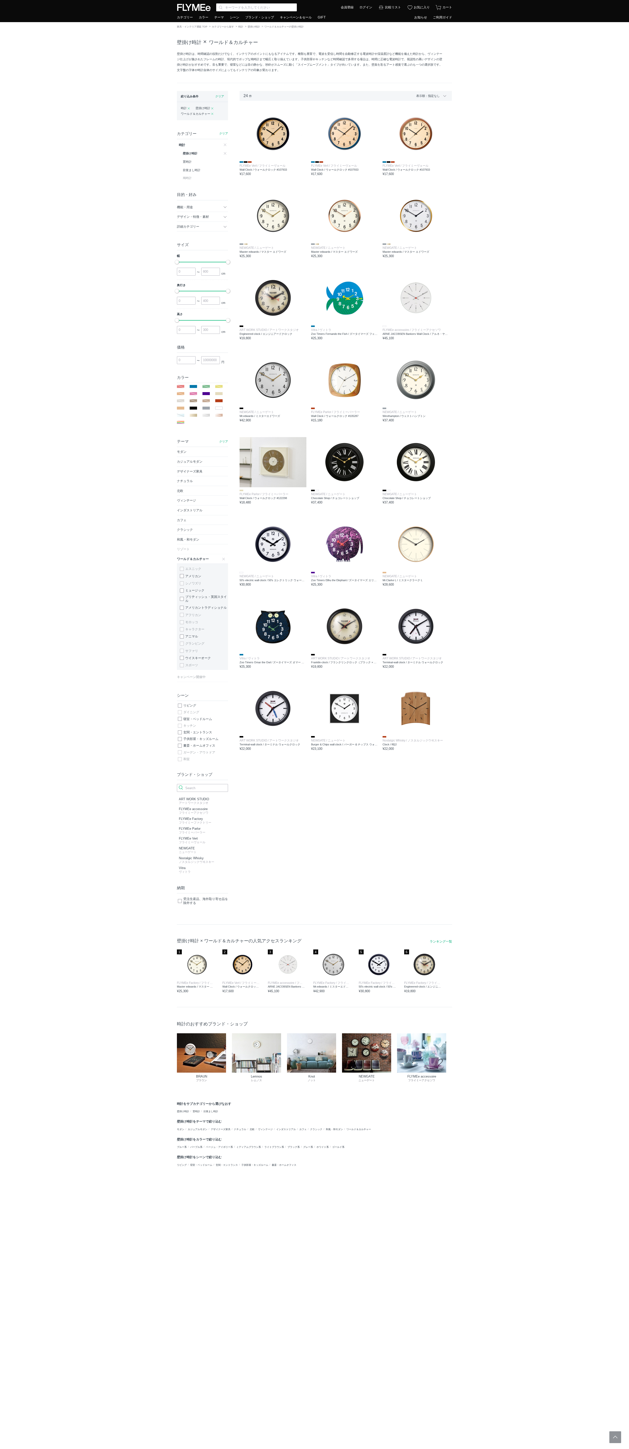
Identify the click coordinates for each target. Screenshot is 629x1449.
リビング (189, 705)
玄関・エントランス (197, 732)
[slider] (177, 262)
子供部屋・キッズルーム (200, 739)
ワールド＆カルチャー (233, 42)
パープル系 (196, 1147)
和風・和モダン (334, 1129)
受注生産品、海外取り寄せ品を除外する (205, 901)
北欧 (252, 1129)
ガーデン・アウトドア (199, 752)
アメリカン (193, 576)
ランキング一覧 (441, 941)
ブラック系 (293, 1147)
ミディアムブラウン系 (248, 1147)
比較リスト (393, 7)
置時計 (196, 1111)
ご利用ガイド (442, 17)
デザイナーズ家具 (220, 1129)
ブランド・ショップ (259, 17)
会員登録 (347, 7)
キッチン (189, 725)
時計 (240, 26)
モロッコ (191, 622)
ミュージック (194, 590)
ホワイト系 (322, 1147)
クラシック (316, 1129)
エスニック (193, 569)
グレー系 (308, 1147)
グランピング (194, 643)
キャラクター (194, 629)
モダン (180, 1129)
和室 (186, 759)
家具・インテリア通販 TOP (192, 26)
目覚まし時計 (210, 1111)
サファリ (191, 651)
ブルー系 (182, 1147)
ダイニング (191, 712)
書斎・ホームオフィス (199, 745)
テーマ (219, 17)
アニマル (191, 636)
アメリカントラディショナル (206, 607)
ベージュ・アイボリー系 (219, 1147)
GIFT (322, 17)
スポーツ (191, 665)
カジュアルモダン (197, 1129)
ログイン (365, 7)
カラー (203, 17)
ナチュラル (240, 1129)
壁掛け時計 (254, 26)
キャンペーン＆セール (296, 17)
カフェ (303, 1129)
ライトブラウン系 (274, 1147)
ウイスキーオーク (198, 658)
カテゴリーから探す (223, 26)
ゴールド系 (338, 1147)
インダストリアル (286, 1129)
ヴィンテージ (265, 1129)
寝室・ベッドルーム (197, 719)
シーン (234, 17)
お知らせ (420, 17)
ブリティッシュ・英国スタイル (206, 599)
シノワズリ (193, 583)
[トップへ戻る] (615, 1437)
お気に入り (422, 7)
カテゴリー (185, 17)
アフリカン (193, 615)
